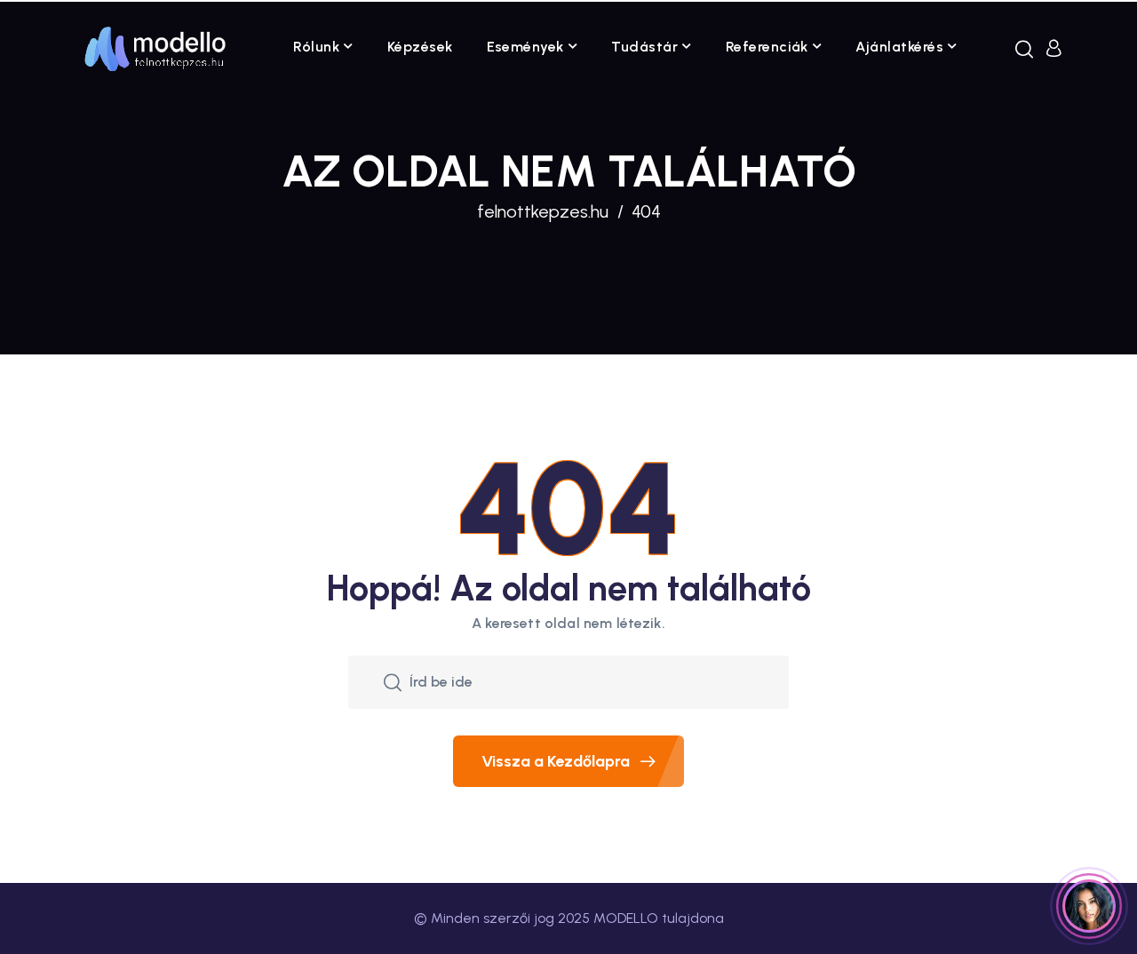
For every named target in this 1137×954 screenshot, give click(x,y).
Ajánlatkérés (899, 46)
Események (525, 46)
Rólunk (316, 46)
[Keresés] (1024, 49)
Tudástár (644, 46)
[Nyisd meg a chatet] (1089, 906)
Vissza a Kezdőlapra (555, 761)
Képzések (420, 46)
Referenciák (767, 46)
